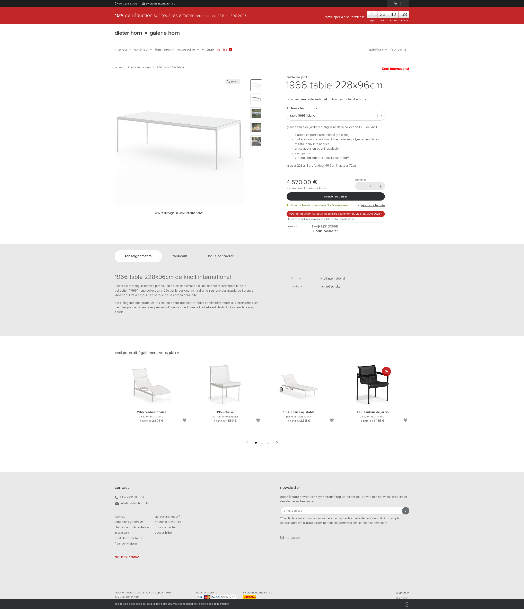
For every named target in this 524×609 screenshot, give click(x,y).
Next (277, 443)
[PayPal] (215, 597)
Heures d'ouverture (168, 521)
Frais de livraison (126, 543)
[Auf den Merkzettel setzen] (184, 421)
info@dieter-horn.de (135, 503)
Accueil (119, 67)
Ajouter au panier (335, 196)
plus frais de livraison (317, 188)
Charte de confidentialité (132, 527)
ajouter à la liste (373, 205)
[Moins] (359, 186)
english (403, 598)
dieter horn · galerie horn (147, 33)
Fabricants (398, 49)
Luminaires (163, 49)
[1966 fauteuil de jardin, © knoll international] (372, 405)
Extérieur (141, 49)
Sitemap (120, 516)
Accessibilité (163, 532)
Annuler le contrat (127, 557)
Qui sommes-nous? (167, 516)
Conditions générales (129, 521)
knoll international (139, 67)
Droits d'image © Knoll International (179, 213)
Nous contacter (165, 527)
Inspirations (375, 49)
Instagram (292, 538)
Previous (247, 443)
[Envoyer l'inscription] (405, 510)
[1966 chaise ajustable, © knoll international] (298, 405)
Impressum (122, 532)
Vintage (208, 49)
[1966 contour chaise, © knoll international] (151, 405)
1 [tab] (256, 443)
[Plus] (381, 186)
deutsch (404, 593)
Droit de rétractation (129, 538)
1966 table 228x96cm (170, 67)
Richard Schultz (355, 99)
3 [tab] (268, 443)
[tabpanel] (151, 398)
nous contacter (326, 231)
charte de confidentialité (214, 604)
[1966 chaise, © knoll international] (225, 405)
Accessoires (186, 49)
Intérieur (121, 49)
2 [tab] (262, 443)
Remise (222, 49)
